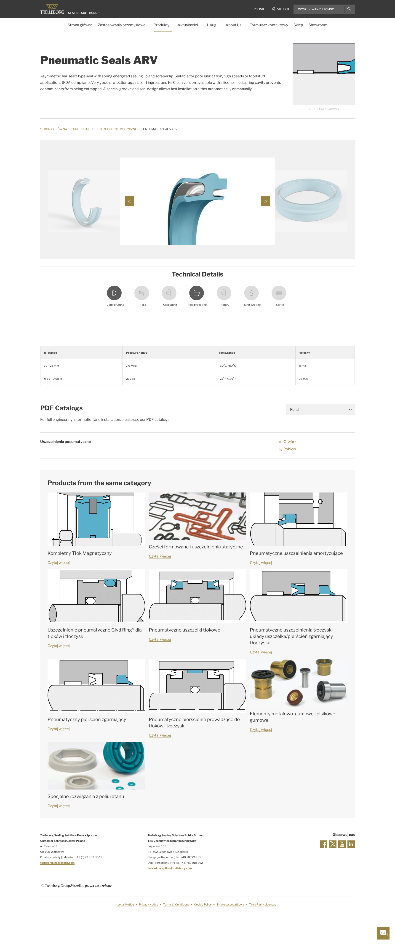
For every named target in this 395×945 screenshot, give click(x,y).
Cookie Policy (202, 904)
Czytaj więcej (59, 563)
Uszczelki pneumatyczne (116, 129)
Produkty (81, 129)
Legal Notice (125, 904)
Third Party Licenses (262, 904)
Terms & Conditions (176, 904)
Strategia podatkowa (230, 904)
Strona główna (53, 129)
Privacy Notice (148, 904)
